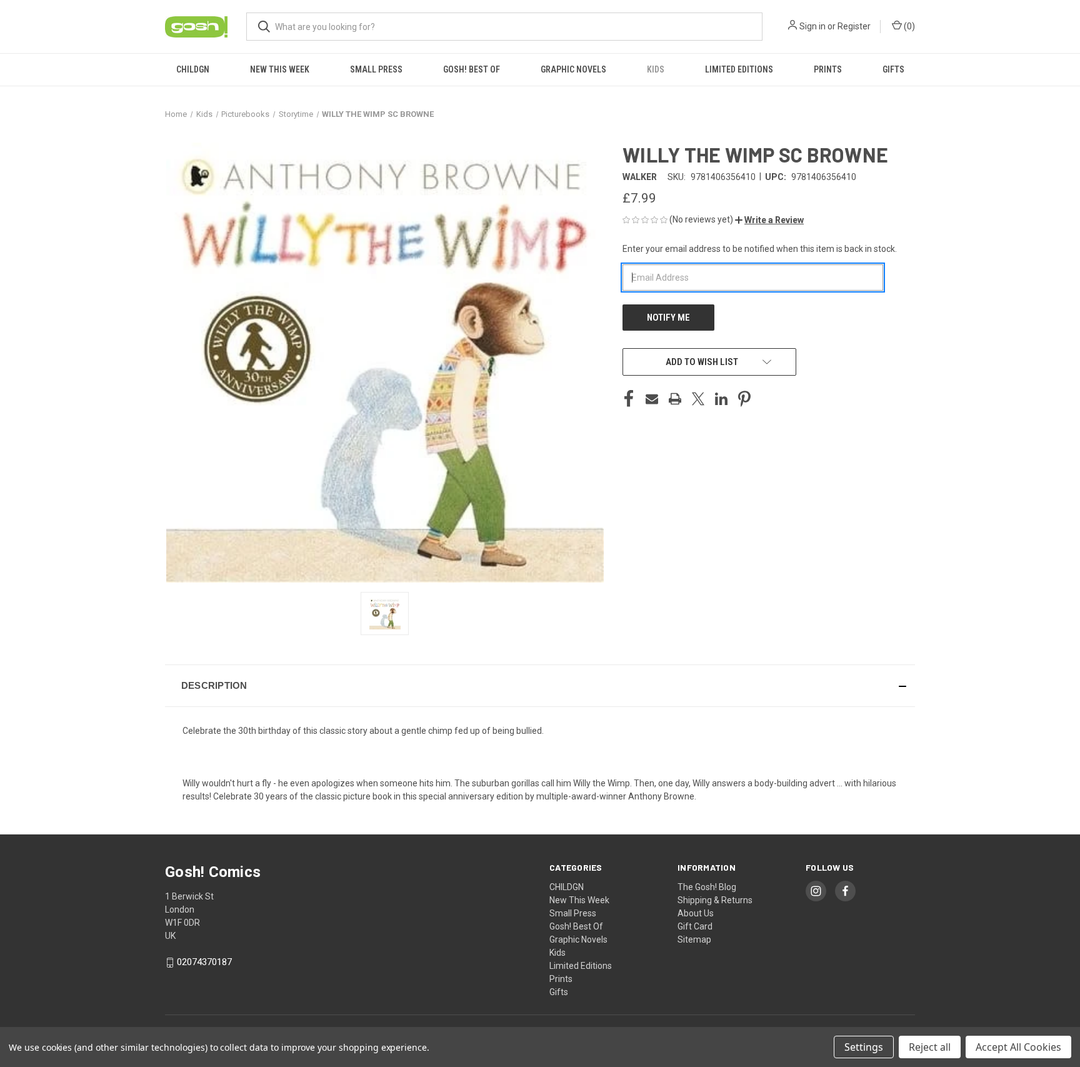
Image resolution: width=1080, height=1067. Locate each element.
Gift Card (695, 926)
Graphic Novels (573, 69)
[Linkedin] (721, 399)
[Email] (652, 399)
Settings (863, 1047)
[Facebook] (628, 399)
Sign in (812, 26)
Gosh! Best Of (471, 69)
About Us (696, 913)
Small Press (376, 69)
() (908, 26)
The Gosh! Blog (707, 887)
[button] (769, 220)
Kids (655, 69)
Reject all (930, 1047)
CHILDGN (192, 69)
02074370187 (204, 962)
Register (854, 26)
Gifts (893, 69)
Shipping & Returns (715, 900)
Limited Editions (739, 69)
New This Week (279, 69)
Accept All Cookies (1018, 1047)
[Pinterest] (744, 399)
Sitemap (694, 939)
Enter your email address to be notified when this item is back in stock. (759, 249)
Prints (828, 69)
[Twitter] (698, 399)
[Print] (675, 399)
